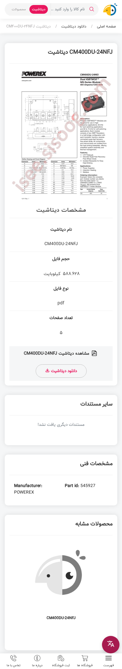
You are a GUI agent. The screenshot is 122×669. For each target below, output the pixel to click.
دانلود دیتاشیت (73, 26)
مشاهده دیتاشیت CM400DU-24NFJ (57, 353)
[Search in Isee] (91, 9)
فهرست (108, 664)
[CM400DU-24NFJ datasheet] (61, 584)
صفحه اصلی (106, 26)
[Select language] (110, 644)
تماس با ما (14, 664)
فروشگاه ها (85, 664)
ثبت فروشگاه (61, 664)
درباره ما (37, 664)
